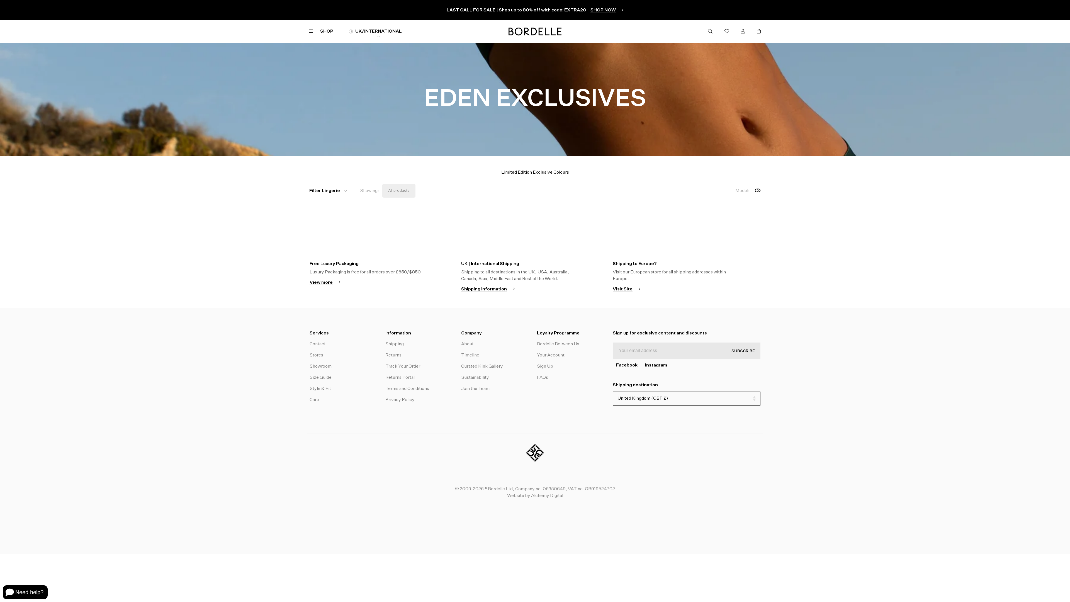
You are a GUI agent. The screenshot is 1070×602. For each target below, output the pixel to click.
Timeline (470, 355)
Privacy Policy (400, 400)
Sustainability (475, 377)
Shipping (394, 344)
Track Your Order (402, 366)
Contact (318, 344)
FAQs (542, 377)
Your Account (551, 355)
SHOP (326, 31)
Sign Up (545, 366)
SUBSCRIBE (743, 351)
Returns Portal (400, 377)
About (467, 344)
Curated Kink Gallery (482, 366)
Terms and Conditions (407, 389)
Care (314, 400)
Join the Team (475, 389)
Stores (316, 355)
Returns (393, 355)
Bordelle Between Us (558, 344)
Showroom (321, 366)
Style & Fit (320, 389)
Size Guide (321, 377)
